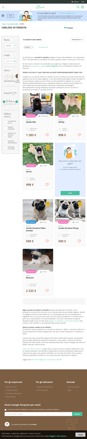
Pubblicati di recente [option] (79, 40)
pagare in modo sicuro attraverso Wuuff (64, 321)
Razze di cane (11, 387)
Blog (69, 390)
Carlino (27, 47)
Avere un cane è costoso (32, 349)
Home (4, 24)
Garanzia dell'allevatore (12, 142)
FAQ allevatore (42, 390)
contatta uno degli (45, 66)
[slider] (4, 101)
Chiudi (80, 435)
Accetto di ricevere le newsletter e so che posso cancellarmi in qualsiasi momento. (33, 409)
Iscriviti (77, 414)
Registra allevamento (45, 387)
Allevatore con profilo (11, 148)
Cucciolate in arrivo (12, 122)
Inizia (70, 193)
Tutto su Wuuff (73, 387)
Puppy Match (11, 397)
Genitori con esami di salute (12, 135)
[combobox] (10, 45)
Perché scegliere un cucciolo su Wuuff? (47, 359)
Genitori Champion (11, 128)
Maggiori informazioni (57, 436)
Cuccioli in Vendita (12, 24)
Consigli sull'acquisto (14, 393)
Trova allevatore (12, 390)
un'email (34, 424)
